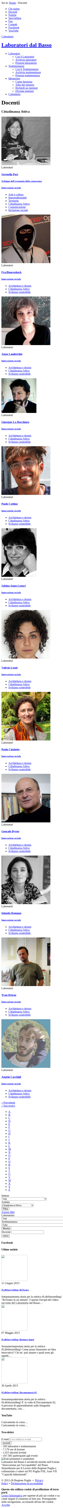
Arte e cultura (15, 194)
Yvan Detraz (8, 995)
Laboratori (14, 53)
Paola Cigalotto (10, 749)
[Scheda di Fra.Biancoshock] (25, 262)
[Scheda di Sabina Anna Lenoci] (19, 575)
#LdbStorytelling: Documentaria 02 (19, 1392)
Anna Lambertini (11, 354)
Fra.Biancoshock (11, 272)
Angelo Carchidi (11, 1076)
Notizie (12, 15)
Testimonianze (16, 66)
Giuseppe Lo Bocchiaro (15, 422)
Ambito (5, 1202)
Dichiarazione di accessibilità (27, 1483)
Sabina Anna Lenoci (13, 585)
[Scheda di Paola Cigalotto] (25, 739)
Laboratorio (7, 1215)
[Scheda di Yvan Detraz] (25, 985)
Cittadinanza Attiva (19, 203)
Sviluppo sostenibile (19, 292)
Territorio (13, 200)
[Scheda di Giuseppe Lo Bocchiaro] (18, 411)
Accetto (5, 1504)
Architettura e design (19, 285)
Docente (6, 1231)
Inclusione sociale (18, 210)
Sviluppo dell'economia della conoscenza (21, 181)
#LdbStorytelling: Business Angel (17, 1339)
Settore (5, 1195)
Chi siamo (14, 8)
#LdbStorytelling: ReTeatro (15, 1290)
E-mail (5, 1439)
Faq (10, 21)
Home (12, 2)
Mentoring (14, 78)
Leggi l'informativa (11, 1495)
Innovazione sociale (11, 187)
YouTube (13, 30)
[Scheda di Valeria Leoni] (25, 657)
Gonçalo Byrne (10, 831)
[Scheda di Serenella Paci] (25, 164)
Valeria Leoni (9, 667)
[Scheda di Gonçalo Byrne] (25, 821)
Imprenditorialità (17, 197)
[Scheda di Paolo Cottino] (25, 493)
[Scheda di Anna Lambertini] (25, 344)
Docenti (12, 11)
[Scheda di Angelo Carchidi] (25, 1066)
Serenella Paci (9, 174)
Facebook (13, 27)
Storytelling (14, 18)
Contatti (12, 24)
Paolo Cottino (9, 503)
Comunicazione (17, 207)
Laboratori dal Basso (26, 45)
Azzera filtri (8, 1212)
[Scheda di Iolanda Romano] (25, 903)
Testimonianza (9, 1221)
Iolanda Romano (11, 913)
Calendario (7, 36)
